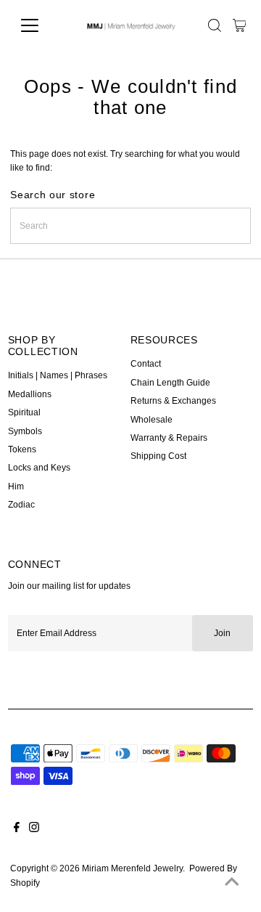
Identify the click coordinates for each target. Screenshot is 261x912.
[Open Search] (214, 25)
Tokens (22, 449)
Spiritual (24, 412)
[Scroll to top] (232, 882)
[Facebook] (16, 829)
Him (16, 486)
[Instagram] (34, 829)
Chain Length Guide (170, 383)
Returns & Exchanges (173, 401)
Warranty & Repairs (168, 438)
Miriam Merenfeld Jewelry (132, 868)
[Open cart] (239, 25)
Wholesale (151, 420)
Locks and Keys (39, 468)
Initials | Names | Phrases (57, 375)
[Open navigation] (39, 25)
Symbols (25, 431)
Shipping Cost (158, 456)
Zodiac (21, 505)
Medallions (29, 394)
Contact (145, 364)
